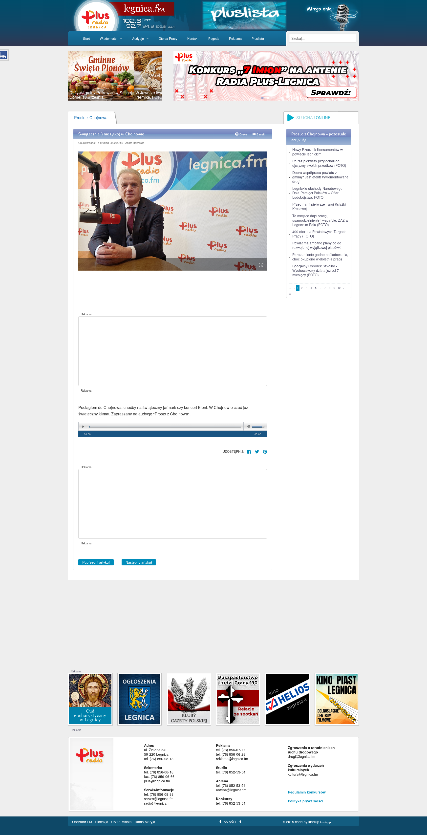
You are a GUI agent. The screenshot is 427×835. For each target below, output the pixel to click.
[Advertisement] (173, 351)
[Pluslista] (244, 15)
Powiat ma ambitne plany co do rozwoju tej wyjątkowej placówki (316, 245)
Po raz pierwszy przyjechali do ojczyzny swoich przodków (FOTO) (319, 163)
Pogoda (213, 38)
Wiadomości (108, 38)
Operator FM (82, 821)
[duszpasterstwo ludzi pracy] (238, 698)
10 (339, 288)
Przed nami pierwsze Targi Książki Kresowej (319, 206)
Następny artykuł (139, 562)
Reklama (235, 38)
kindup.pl (325, 822)
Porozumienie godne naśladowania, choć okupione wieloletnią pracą (320, 256)
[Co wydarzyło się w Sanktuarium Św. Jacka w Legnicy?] (90, 699)
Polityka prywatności (305, 800)
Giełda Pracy (168, 38)
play (83, 426)
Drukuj (243, 134)
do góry (230, 821)
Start (86, 38)
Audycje (138, 38)
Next (169, 76)
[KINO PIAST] (337, 698)
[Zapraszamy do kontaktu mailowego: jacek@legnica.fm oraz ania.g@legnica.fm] (266, 75)
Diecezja (102, 821)
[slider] (115, 76)
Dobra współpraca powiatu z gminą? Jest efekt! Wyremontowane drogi (320, 177)
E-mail (260, 134)
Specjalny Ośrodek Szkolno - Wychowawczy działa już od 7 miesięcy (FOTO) (315, 270)
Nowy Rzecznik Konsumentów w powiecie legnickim (317, 151)
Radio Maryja (145, 821)
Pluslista (258, 38)
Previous (61, 76)
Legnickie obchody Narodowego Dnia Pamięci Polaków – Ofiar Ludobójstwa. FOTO (317, 193)
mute (247, 426)
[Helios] (287, 699)
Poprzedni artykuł (96, 562)
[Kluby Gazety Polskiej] (189, 698)
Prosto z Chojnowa (90, 117)
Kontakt (192, 38)
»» (290, 294)
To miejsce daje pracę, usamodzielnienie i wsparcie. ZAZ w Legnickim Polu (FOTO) (320, 220)
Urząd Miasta (122, 821)
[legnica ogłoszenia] (139, 698)
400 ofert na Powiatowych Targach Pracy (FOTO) (319, 233)
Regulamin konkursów (307, 792)
